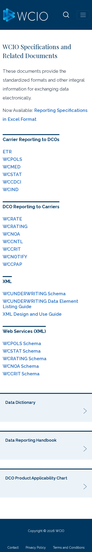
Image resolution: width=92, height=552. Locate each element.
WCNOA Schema (21, 366)
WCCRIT (12, 249)
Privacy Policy (36, 547)
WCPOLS (12, 159)
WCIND (11, 189)
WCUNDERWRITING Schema (34, 293)
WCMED (12, 167)
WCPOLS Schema (22, 343)
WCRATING (15, 226)
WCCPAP (12, 264)
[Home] (25, 15)
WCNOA (11, 234)
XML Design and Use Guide (32, 314)
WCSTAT (12, 174)
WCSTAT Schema (22, 351)
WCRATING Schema (24, 358)
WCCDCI (12, 182)
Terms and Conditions (69, 547)
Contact (13, 547)
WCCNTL (13, 241)
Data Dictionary (20, 402)
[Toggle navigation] (83, 14)
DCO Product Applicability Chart (36, 478)
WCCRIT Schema (21, 373)
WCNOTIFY (15, 256)
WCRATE (12, 219)
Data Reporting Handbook (30, 440)
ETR (7, 151)
